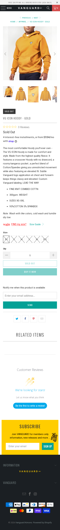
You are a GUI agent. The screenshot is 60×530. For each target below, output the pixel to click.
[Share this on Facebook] (25, 318)
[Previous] (5, 53)
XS (6, 239)
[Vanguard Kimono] (30, 8)
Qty (4, 249)
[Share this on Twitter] (17, 318)
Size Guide (35, 224)
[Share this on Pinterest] (33, 318)
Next (36, 18)
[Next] (54, 53)
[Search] (48, 8)
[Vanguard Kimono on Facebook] (30, 494)
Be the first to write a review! (30, 405)
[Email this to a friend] (42, 318)
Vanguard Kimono (24, 522)
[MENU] (1, 8)
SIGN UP (48, 446)
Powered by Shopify (42, 522)
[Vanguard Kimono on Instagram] (35, 494)
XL (37, 239)
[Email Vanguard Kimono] (24, 494)
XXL (45, 239)
